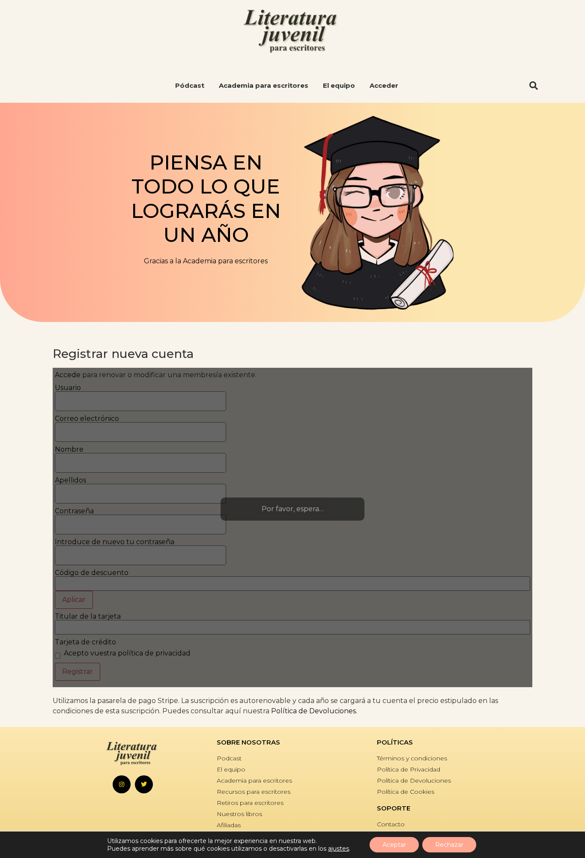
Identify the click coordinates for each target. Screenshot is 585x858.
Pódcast (189, 85)
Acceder (384, 85)
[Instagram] (122, 784)
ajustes (338, 848)
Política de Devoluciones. (314, 711)
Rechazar (449, 845)
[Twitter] (144, 784)
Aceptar (394, 845)
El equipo (339, 85)
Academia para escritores (263, 85)
